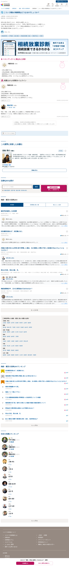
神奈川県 (9, 327)
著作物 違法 (24, 190)
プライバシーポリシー (44, 539)
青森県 (8, 322)
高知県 (12, 350)
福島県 (29, 322)
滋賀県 (17, 341)
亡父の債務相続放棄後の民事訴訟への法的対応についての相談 (23, 397)
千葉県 (13, 327)
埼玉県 (18, 327)
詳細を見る (34, 170)
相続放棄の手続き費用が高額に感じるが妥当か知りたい (21, 376)
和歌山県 (26, 341)
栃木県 (26, 327)
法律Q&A (7, 537)
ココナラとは (8, 542)
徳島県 (17, 350)
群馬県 (30, 327)
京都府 (12, 341)
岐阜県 (12, 336)
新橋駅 (6, 166)
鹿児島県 (30, 355)
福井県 (25, 332)
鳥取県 (17, 345)
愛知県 (4, 336)
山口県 (12, 345)
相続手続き (35, 35)
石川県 (17, 332)
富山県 (21, 332)
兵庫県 (8, 341)
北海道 (4, 322)
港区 (14, 107)
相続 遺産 (18, 190)
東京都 (10, 107)
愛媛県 (8, 350)
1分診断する (25, 563)
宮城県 (17, 322)
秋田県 (21, 322)
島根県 (21, 345)
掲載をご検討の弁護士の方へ (46, 544)
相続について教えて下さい (12, 392)
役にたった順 (57, 204)
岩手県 (12, 322)
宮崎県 (25, 355)
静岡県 (8, 336)
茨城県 (22, 327)
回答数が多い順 (34, 204)
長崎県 (12, 355)
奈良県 (21, 341)
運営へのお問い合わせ (11, 546)
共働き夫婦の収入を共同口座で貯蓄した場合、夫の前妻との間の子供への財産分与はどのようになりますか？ (36, 381)
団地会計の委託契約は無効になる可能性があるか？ (19, 408)
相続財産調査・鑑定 (25, 35)
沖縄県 (34, 355)
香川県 (4, 350)
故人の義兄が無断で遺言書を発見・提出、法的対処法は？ (21, 419)
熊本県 (17, 355)
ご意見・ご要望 (42, 535)
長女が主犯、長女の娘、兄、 (13, 413)
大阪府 (4, 341)
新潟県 (4, 332)
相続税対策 (4, 35)
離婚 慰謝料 (7, 190)
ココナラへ (5, 1)
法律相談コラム (9, 539)
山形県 (25, 322)
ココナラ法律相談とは (11, 535)
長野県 (8, 332)
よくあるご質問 (9, 544)
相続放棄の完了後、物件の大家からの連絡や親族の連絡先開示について (25, 402)
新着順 (12, 204)
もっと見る (34, 425)
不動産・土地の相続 (14, 35)
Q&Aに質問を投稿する (43, 563)
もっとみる (34, 310)
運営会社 (7, 556)
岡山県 (8, 345)
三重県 (17, 336)
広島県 (4, 345)
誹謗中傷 (13, 190)
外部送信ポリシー (43, 542)
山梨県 (12, 332)
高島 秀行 (12, 105)
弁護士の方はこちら (62, 1)
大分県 (21, 355)
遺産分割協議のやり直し (12, 386)
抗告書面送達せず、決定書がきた (14, 370)
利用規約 (40, 537)
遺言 (42, 35)
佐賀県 (8, 355)
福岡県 (4, 355)
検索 (36, 187)
